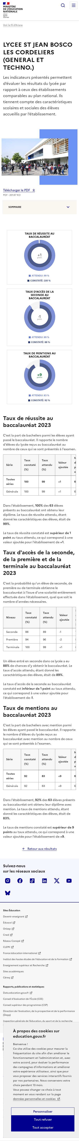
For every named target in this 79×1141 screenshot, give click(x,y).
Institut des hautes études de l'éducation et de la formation (35, 959)
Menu (73, 5)
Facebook (20, 880)
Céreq (6, 977)
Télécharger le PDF (17, 190)
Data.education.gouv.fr (16, 993)
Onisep (7, 928)
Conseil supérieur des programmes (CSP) (25, 1005)
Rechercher (63, 5)
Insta (7, 880)
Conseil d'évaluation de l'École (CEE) (23, 999)
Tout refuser (43, 1119)
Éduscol (7, 922)
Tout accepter (42, 1127)
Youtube (69, 880)
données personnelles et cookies (34, 1099)
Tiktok (32, 880)
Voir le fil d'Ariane (13, 25)
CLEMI (6, 947)
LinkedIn (44, 880)
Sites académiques (13, 971)
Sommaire (14, 207)
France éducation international (20, 953)
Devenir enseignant (13, 916)
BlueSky (7, 893)
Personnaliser (42, 1111)
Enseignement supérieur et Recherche (24, 965)
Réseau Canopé (11, 941)
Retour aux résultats (42, 848)
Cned (6, 935)
